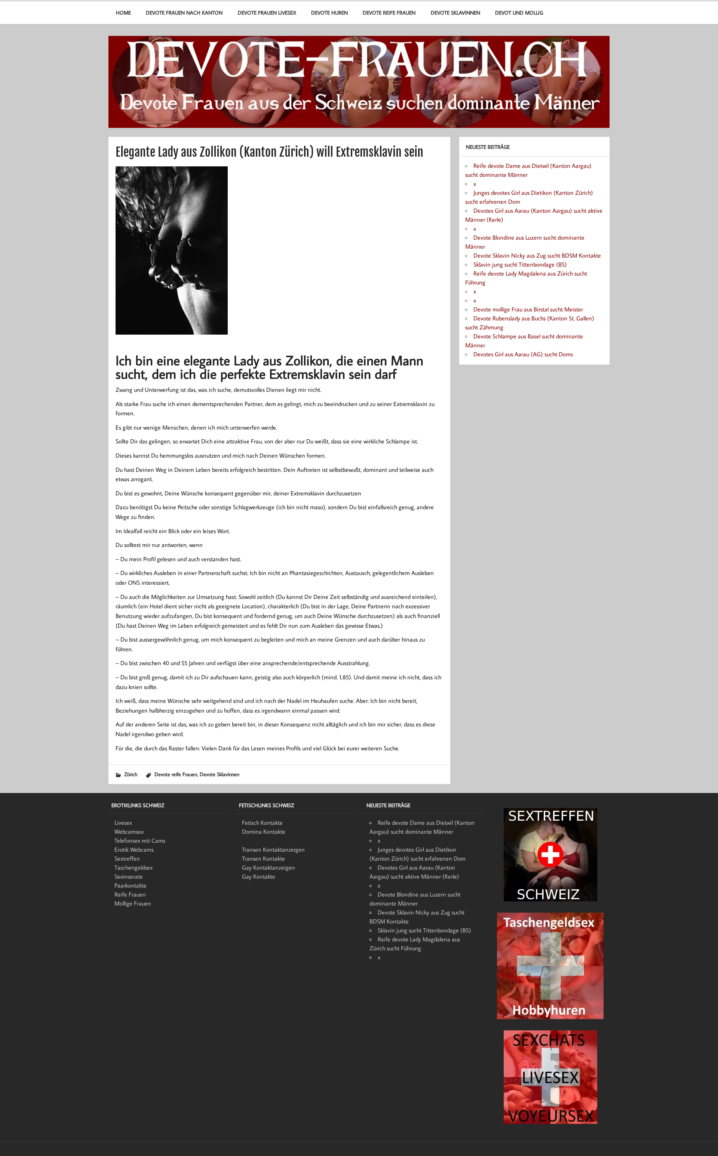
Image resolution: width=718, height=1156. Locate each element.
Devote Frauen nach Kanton (184, 12)
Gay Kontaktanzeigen (268, 867)
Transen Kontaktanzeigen (273, 849)
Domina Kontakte (263, 831)
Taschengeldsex (133, 867)
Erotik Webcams (134, 849)
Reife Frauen (130, 894)
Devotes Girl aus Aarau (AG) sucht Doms (523, 354)
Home (123, 12)
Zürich (130, 774)
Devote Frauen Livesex (267, 12)
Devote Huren (329, 12)
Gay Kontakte (258, 876)
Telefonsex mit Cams (139, 840)
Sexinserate (128, 876)
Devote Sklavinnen (455, 12)
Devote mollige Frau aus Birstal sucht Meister (528, 309)
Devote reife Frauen (389, 12)
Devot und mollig (519, 12)
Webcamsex (129, 831)
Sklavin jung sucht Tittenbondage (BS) (520, 264)
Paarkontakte (130, 885)
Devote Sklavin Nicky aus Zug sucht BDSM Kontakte (537, 255)
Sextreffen (127, 858)
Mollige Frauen (132, 903)
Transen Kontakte (263, 858)
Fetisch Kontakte (262, 822)
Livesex (123, 822)
